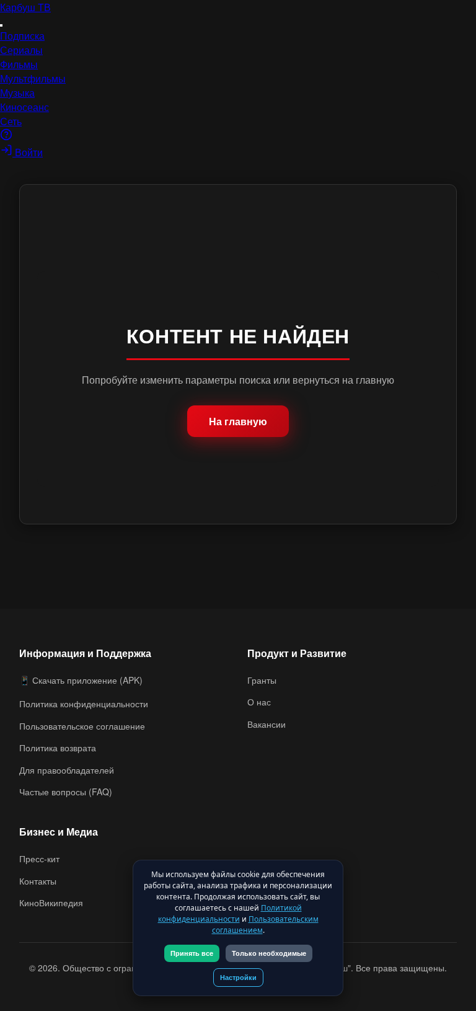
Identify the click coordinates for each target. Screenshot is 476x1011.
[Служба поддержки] (6, 137)
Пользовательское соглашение (82, 726)
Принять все (191, 953)
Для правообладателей (66, 770)
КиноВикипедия (51, 902)
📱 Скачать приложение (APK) (81, 680)
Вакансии (266, 724)
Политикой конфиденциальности (230, 913)
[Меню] (1, 25)
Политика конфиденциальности (83, 703)
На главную (238, 421)
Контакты (37, 881)
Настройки (238, 977)
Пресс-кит (39, 858)
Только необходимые (269, 953)
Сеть (11, 121)
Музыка (17, 93)
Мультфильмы (33, 78)
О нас (259, 701)
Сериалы (21, 50)
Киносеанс (24, 107)
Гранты (261, 680)
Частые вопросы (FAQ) (65, 791)
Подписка (22, 36)
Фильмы (19, 64)
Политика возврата (57, 747)
